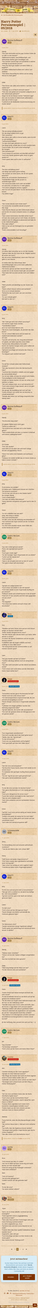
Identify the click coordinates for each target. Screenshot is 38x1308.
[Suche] (36, 2)
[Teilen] (35, 34)
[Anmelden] (27, 1)
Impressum (19, 1295)
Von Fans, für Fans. (25, 1291)
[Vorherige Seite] (12, 1249)
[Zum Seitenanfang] (35, 1305)
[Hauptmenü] (3, 2)
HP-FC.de (13, 2)
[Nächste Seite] (26, 1249)
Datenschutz (30, 1293)
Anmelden (11, 1277)
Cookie (20, 1138)
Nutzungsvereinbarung (19, 1293)
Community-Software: (19, 1298)
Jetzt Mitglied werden (27, 1277)
